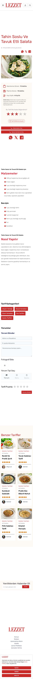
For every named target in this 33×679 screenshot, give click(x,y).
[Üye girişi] (25, 5)
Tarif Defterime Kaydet (17, 121)
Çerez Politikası (16, 646)
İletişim (16, 639)
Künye (16, 637)
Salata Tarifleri (7, 318)
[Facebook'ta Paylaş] (29, 51)
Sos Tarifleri (20, 313)
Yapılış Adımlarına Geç (17, 132)
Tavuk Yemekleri (21, 309)
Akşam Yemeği (7, 309)
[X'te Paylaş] (26, 51)
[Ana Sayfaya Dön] (17, 629)
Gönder (25, 586)
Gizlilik (16, 643)
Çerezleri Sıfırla (16, 648)
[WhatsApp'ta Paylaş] (22, 51)
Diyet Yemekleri (7, 313)
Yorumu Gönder (26, 392)
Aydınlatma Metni (17, 641)
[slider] (16, 114)
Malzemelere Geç (17, 128)
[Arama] (30, 5)
